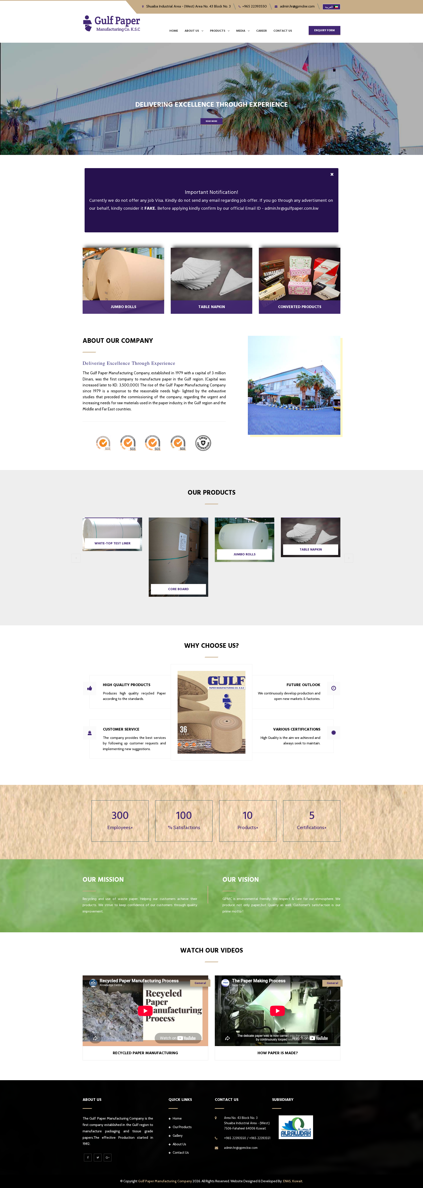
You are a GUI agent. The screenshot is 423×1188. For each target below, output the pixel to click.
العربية (329, 7)
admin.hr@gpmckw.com (297, 6)
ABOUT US (192, 31)
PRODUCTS (217, 31)
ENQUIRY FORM (324, 30)
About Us (179, 1144)
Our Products (182, 1127)
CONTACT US (282, 31)
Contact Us (181, 1153)
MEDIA (240, 31)
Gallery (178, 1136)
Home (173, 31)
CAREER (261, 31)
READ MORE (211, 121)
